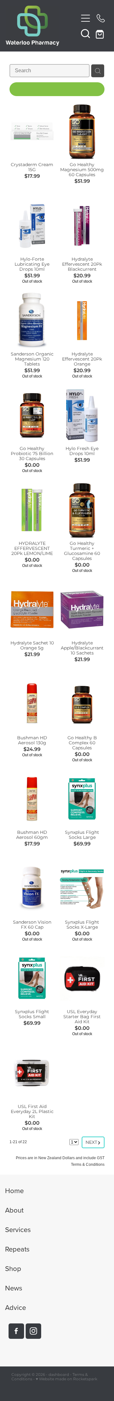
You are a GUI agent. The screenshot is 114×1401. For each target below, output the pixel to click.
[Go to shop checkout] (100, 33)
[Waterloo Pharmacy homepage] (42, 26)
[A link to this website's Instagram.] (33, 1331)
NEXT (93, 1142)
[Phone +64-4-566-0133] (100, 18)
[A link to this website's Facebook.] (16, 1331)
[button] (85, 33)
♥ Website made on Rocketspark (66, 1379)
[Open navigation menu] (85, 18)
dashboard (58, 1375)
